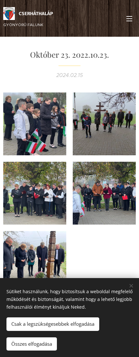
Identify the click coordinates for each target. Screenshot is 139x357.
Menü (129, 18)
